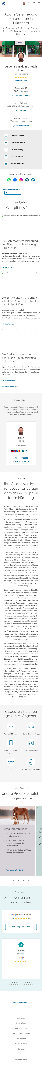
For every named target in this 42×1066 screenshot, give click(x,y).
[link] (13, 150)
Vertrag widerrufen (20, 1002)
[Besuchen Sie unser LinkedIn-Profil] (33, 180)
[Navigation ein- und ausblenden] (39, 3)
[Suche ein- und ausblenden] (29, 3)
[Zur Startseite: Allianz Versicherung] (3, 3)
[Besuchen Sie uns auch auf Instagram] (21, 180)
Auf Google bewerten (21, 927)
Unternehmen (21, 1039)
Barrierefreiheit (21, 1028)
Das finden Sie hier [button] (10, 190)
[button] (21, 57)
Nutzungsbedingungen (21, 1033)
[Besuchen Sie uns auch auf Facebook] (15, 180)
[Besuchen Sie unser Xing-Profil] (27, 180)
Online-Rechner (21, 1044)
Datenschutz (21, 1023)
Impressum (21, 1018)
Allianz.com (21, 1049)
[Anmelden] (34, 3)
